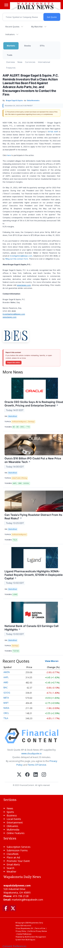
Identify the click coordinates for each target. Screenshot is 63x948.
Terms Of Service (37, 764)
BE (14, 427)
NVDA (6, 708)
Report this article (13, 362)
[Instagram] (43, 775)
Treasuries (10, 67)
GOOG (7, 692)
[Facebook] (27, 775)
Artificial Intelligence (19, 421)
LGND (15, 594)
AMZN (7, 672)
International (44, 62)
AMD (6, 682)
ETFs (42, 45)
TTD (28, 427)
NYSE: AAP (53, 132)
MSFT (6, 702)
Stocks (27, 45)
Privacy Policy (21, 931)
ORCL (22, 427)
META (6, 697)
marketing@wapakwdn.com (27, 899)
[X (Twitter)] (19, 775)
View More (51, 661)
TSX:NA (16, 651)
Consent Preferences (14, 946)
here (9, 155)
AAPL (15, 483)
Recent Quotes (12, 26)
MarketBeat (12, 416)
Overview (10, 62)
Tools (9, 55)
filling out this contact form (16, 259)
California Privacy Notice (37, 931)
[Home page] (35, 6)
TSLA (15, 540)
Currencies (30, 62)
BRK (20, 483)
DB (17, 427)
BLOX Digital (30, 939)
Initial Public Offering (19, 478)
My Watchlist (37, 26)
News (20, 62)
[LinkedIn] (35, 775)
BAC (6, 687)
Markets (11, 45)
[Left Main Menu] (6, 5)
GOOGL (26, 483)
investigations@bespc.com (21, 256)
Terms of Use (40, 928)
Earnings (31, 421)
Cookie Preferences (24, 934)
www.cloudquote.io (31, 753)
